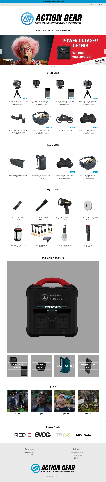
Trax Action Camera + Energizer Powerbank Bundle (65, 102)
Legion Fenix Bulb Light (65, 245)
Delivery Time (29, 454)
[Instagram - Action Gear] (78, 458)
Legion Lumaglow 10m (41, 245)
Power (17, 413)
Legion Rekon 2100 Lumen (64, 218)
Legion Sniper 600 (88, 245)
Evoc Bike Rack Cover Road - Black (88, 131)
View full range (53, 192)
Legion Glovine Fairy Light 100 (88, 218)
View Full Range (53, 149)
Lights (41, 413)
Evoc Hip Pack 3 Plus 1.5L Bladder (41, 131)
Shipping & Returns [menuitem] (63, 31)
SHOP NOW (8, 60)
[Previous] (1, 51)
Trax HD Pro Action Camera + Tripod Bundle (88, 102)
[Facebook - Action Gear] (75, 458)
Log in (85, 4)
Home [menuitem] (44, 31)
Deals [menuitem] (38, 31)
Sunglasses (64, 413)
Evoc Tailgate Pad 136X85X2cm (18, 175)
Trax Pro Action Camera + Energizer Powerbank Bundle (41, 102)
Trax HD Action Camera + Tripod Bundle (18, 102)
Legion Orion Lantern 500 (18, 245)
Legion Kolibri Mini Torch (18, 218)
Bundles (88, 413)
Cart (101, 4)
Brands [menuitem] (50, 31)
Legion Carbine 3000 (41, 218)
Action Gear (55, 476)
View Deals (53, 76)
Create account (92, 4)
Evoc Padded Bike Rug (65, 130)
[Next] (105, 51)
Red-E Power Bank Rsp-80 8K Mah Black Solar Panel (17, 131)
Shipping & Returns (29, 452)
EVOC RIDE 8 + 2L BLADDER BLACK (41, 176)
